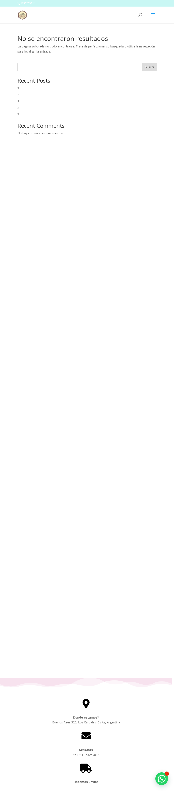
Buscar (149, 67)
